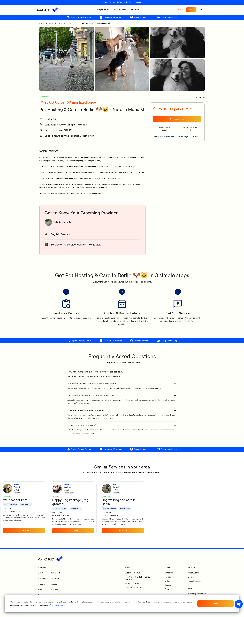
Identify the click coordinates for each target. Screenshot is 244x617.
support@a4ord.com (197, 594)
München (42, 584)
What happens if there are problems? (85, 410)
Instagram (169, 573)
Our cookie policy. (57, 605)
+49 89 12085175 (133, 587)
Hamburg (42, 578)
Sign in (181, 10)
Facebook (169, 577)
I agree (215, 604)
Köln (40, 589)
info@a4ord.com (132, 583)
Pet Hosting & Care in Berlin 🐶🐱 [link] (96, 23)
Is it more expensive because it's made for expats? (92, 383)
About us (135, 10)
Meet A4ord (193, 573)
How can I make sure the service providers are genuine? (95, 371)
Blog (167, 589)
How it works (120, 10)
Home (41, 23)
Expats (168, 585)
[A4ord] (47, 10)
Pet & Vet (61, 23)
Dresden (54, 589)
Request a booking (177, 119)
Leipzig (53, 584)
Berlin (51, 23)
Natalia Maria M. (62, 222)
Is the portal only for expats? (81, 425)
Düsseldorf (55, 573)
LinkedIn (168, 581)
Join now (191, 10)
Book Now (24, 531)
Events (191, 577)
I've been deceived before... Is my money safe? (90, 395)
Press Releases (194, 581)
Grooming (74, 23)
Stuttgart (54, 578)
